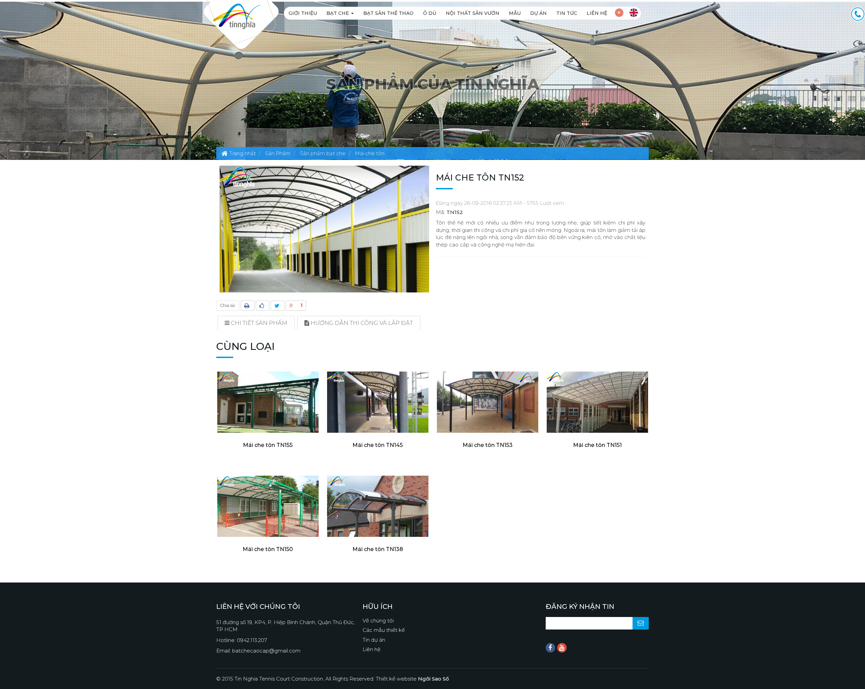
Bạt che (338, 13)
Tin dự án (374, 640)
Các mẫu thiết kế (384, 630)
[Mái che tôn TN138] (377, 506)
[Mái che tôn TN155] (267, 402)
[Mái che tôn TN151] (597, 402)
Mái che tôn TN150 (268, 549)
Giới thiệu (303, 13)
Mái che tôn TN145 (377, 445)
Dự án (538, 13)
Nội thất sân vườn (472, 13)
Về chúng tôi (378, 620)
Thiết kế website (412, 678)
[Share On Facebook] (262, 306)
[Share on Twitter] (278, 306)
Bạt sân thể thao (388, 13)
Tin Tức (566, 13)
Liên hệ (597, 13)
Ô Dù (429, 13)
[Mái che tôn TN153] (487, 402)
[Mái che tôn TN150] (267, 506)
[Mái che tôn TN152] (324, 228)
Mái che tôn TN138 (377, 549)
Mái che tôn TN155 (268, 445)
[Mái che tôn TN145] (377, 402)
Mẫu (515, 13)
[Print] (247, 306)
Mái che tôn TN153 (488, 445)
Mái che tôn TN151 (597, 445)
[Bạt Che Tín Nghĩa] (237, 16)
